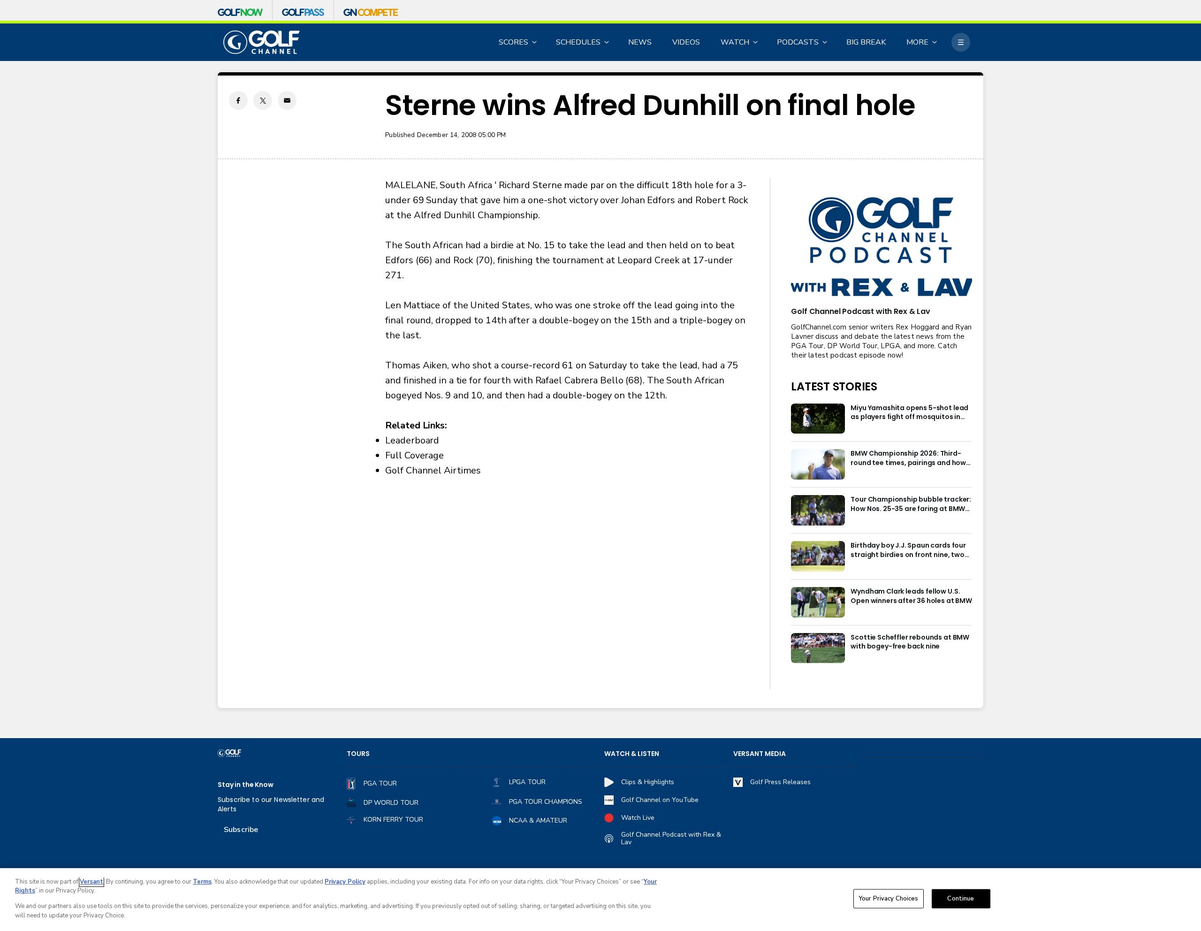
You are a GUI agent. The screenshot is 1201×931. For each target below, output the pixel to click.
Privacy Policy (345, 882)
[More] (960, 42)
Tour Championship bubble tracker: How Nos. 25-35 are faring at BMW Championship (911, 504)
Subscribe (241, 829)
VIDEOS (686, 42)
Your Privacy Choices (889, 898)
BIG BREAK (866, 42)
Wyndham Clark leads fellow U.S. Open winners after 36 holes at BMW (911, 596)
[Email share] (287, 100)
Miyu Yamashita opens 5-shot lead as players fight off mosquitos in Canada (909, 413)
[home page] (261, 42)
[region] (600, 899)
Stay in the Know (246, 784)
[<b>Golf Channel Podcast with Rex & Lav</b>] (881, 247)
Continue (960, 898)
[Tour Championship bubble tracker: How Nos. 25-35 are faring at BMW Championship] (818, 510)
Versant (91, 882)
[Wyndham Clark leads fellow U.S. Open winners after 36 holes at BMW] (818, 602)
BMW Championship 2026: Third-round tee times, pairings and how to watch (908, 458)
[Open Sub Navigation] (535, 42)
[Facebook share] (238, 100)
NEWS (640, 42)
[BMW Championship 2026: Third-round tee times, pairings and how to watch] (818, 464)
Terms (202, 882)
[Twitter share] (262, 100)
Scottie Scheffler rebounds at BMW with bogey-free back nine (910, 642)
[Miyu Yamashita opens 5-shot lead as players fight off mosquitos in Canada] (818, 419)
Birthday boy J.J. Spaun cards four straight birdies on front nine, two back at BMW (908, 550)
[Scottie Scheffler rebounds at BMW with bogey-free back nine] (818, 648)
